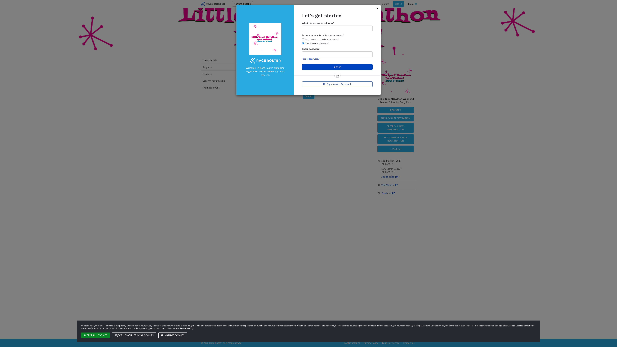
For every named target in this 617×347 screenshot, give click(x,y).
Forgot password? (310, 59)
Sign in (337, 66)
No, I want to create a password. (322, 39)
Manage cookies (174, 335)
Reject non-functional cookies (134, 335)
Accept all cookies (95, 335)
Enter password (311, 48)
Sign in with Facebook (339, 84)
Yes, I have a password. (317, 43)
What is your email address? (318, 23)
